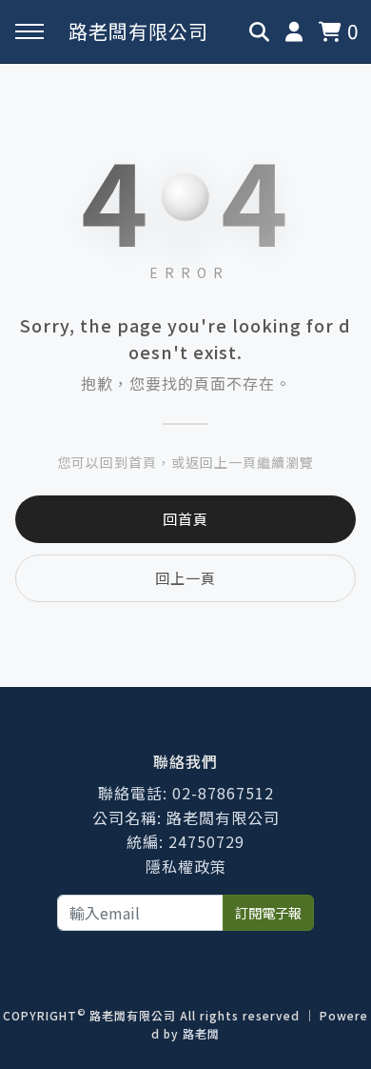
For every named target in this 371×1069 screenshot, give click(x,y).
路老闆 (201, 1033)
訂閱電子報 (268, 912)
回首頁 (185, 519)
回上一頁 (185, 578)
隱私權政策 (186, 866)
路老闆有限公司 (138, 31)
